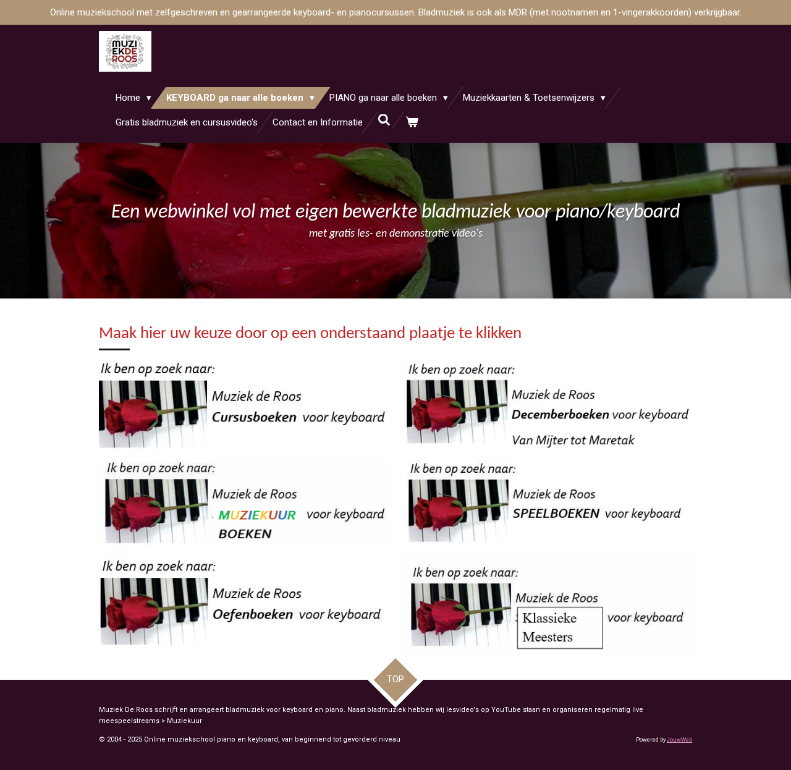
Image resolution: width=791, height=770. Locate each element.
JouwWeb (679, 740)
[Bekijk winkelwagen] (412, 122)
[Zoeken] (384, 120)
